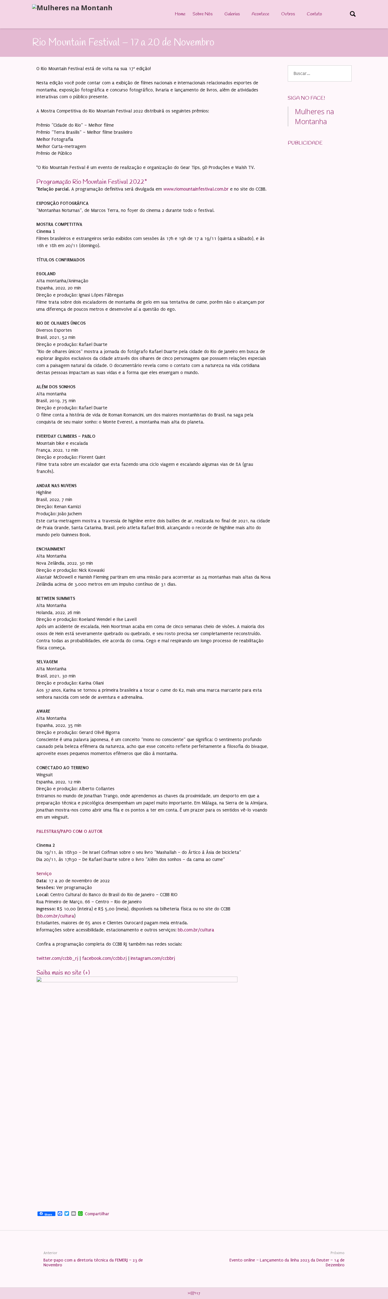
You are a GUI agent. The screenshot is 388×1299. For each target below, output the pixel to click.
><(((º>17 (194, 1293)
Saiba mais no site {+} (63, 973)
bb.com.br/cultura (56, 916)
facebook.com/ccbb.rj (104, 958)
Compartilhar (97, 1214)
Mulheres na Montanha (314, 116)
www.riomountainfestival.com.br (196, 189)
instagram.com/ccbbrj (153, 958)
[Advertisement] (330, 186)
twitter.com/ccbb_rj (57, 958)
